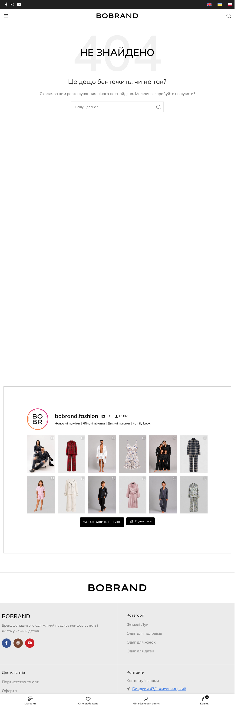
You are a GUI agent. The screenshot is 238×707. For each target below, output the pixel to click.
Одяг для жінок (141, 642)
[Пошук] (228, 15)
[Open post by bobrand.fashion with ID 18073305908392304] (133, 494)
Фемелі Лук (137, 624)
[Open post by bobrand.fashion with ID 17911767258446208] (163, 454)
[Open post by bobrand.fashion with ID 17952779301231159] (102, 494)
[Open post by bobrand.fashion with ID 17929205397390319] (194, 454)
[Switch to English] (209, 4)
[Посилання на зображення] (117, 587)
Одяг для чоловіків (144, 633)
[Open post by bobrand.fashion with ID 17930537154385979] (41, 454)
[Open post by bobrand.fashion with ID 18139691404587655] (102, 454)
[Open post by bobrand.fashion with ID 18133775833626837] (41, 494)
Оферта (9, 690)
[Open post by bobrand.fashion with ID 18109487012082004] (72, 494)
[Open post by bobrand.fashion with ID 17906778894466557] (194, 494)
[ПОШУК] (158, 107)
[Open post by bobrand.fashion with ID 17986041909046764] (163, 494)
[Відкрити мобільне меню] (5, 15)
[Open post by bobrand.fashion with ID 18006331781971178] (72, 454)
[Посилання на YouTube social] (19, 4)
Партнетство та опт (20, 681)
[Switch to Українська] (219, 4)
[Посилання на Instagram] (12, 4)
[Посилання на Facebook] (6, 4)
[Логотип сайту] (117, 15)
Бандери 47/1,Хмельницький (159, 688)
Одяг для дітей (140, 650)
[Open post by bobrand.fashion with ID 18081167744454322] (133, 454)
